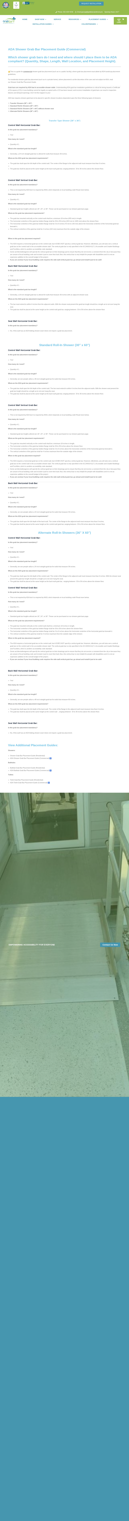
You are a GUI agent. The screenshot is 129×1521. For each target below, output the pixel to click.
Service (57, 19)
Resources (74, 19)
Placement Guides (97, 19)
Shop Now (39, 19)
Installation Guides (42, 24)
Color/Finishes (89, 24)
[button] (120, 21)
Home (24, 19)
